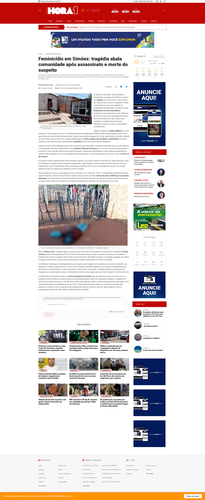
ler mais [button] (70, 496)
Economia (101, 21)
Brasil (69, 21)
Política (91, 21)
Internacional (79, 21)
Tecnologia (113, 21)
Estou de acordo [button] (193, 496)
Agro (123, 21)
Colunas (144, 21)
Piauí (50, 21)
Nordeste (59, 21)
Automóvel (133, 21)
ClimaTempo (161, 57)
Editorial (153, 21)
